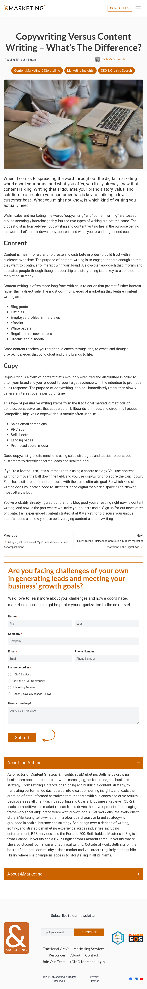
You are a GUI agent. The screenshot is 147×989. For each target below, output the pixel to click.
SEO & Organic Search (116, 70)
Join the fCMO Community (29, 681)
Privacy (94, 977)
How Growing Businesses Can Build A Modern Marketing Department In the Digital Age (110, 543)
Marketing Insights (80, 70)
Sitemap (94, 980)
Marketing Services (24, 687)
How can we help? (19, 703)
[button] (73, 763)
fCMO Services (22, 674)
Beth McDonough (113, 59)
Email (12, 651)
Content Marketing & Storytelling (37, 70)
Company (15, 634)
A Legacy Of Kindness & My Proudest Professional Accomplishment (36, 544)
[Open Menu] (138, 8)
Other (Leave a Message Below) (32, 694)
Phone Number (84, 651)
